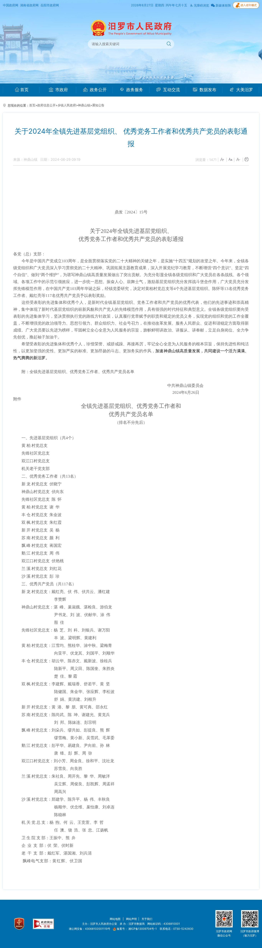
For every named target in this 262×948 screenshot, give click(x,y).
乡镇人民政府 (67, 105)
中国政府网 (10, 5)
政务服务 (134, 90)
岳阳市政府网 (49, 5)
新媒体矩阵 (223, 5)
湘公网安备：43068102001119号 (89, 928)
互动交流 (171, 90)
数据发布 (207, 90)
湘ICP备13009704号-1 (142, 928)
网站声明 (131, 919)
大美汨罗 (244, 90)
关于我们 (147, 919)
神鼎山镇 (84, 105)
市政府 (61, 90)
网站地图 (115, 919)
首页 (24, 90)
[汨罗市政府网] (131, 28)
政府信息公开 (46, 105)
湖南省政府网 (29, 5)
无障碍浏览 (201, 5)
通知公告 (98, 105)
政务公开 (98, 90)
